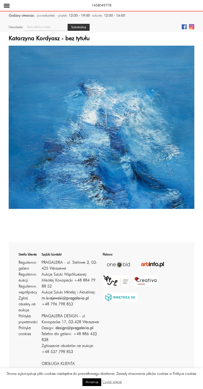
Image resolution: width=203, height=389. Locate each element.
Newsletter (16, 27)
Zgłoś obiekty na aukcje (27, 304)
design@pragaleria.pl (74, 328)
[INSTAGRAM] (191, 26)
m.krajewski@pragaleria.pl (65, 298)
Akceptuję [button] (91, 382)
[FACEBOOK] (184, 26)
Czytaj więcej (112, 382)
